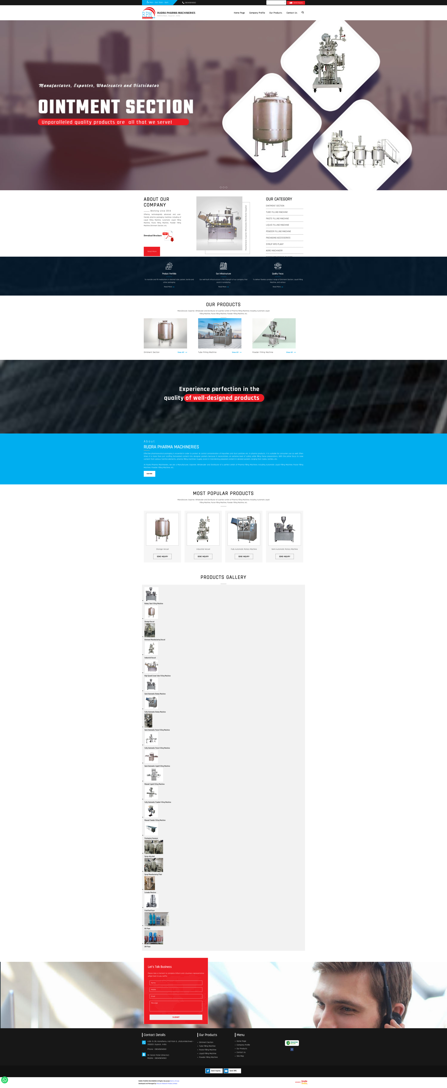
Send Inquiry (298, 3)
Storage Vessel (162, 549)
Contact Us (292, 12)
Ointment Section (275, 205)
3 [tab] (226, 187)
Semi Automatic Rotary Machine (285, 549)
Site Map (240, 1056)
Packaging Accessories (278, 237)
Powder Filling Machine (278, 231)
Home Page (239, 12)
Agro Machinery (274, 250)
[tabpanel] (223, 105)
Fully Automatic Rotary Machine (244, 549)
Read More (152, 251)
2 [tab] (223, 187)
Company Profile (257, 12)
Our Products (275, 12)
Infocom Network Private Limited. (166, 1084)
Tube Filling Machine (277, 212)
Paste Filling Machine (277, 218)
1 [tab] (221, 187)
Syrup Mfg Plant (275, 244)
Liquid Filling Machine (277, 224)
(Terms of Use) (174, 1081)
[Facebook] (291, 1051)
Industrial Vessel (203, 549)
